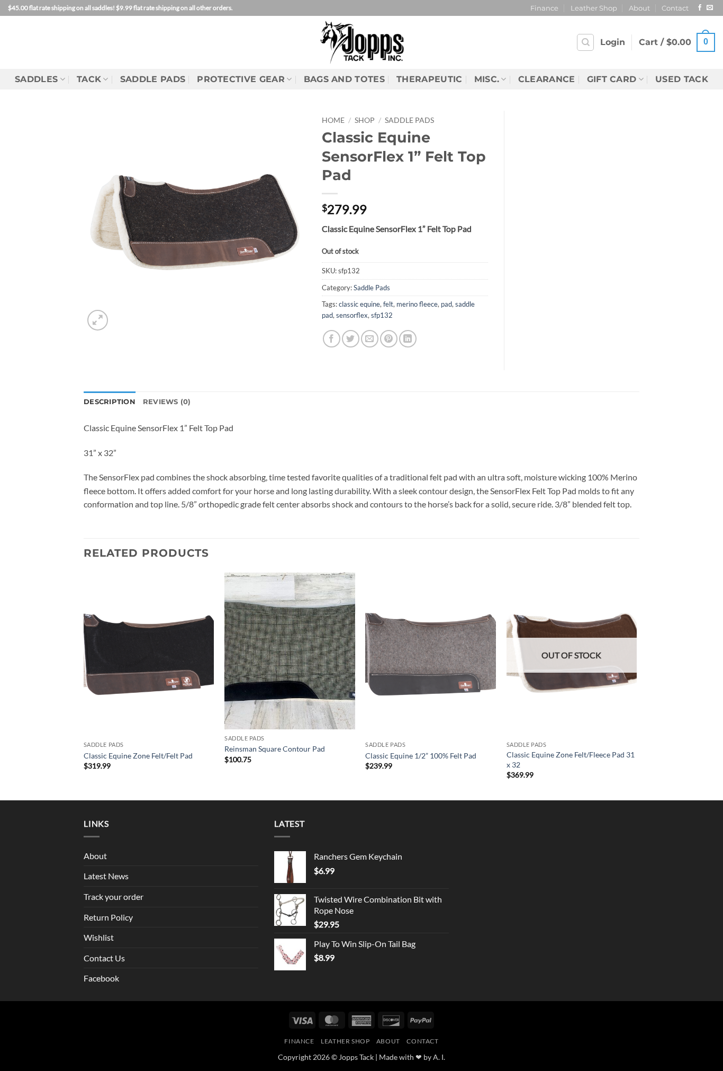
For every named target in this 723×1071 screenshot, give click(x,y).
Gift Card (612, 79)
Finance (544, 8)
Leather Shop (594, 8)
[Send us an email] (710, 8)
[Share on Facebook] (331, 338)
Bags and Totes (344, 79)
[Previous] (84, 685)
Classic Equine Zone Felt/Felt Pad (138, 755)
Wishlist (99, 937)
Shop (365, 120)
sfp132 (382, 315)
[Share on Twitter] (350, 338)
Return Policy (108, 917)
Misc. (487, 79)
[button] (612, 42)
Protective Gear (241, 79)
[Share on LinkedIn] (408, 338)
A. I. (439, 1056)
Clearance (546, 79)
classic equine (359, 304)
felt (388, 304)
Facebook (101, 978)
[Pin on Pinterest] (388, 338)
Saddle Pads (153, 79)
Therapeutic (429, 79)
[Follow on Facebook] (700, 8)
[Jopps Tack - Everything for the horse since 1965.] (361, 42)
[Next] (636, 685)
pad (446, 304)
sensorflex (352, 315)
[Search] (585, 42)
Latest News (106, 876)
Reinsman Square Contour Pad (274, 748)
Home (333, 120)
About (639, 8)
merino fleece (417, 304)
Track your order (113, 896)
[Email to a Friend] (369, 338)
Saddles (36, 79)
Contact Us (104, 958)
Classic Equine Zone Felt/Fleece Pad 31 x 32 (571, 759)
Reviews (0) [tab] (167, 402)
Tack (89, 79)
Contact (675, 8)
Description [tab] (109, 402)
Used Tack (681, 79)
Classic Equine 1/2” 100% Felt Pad (420, 755)
